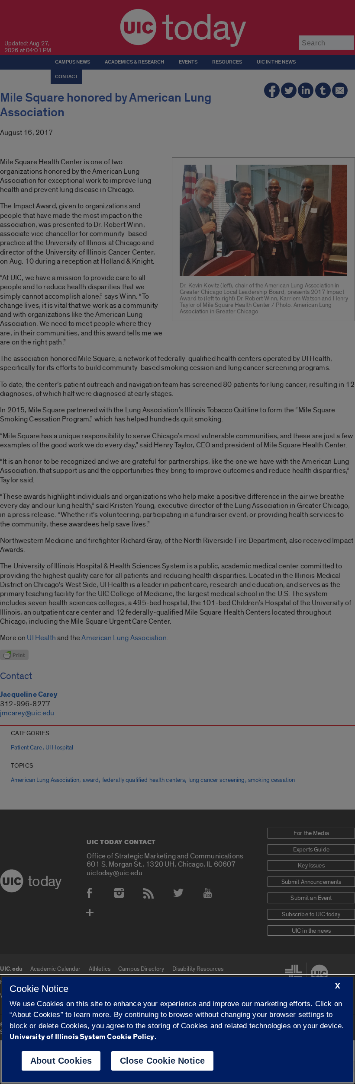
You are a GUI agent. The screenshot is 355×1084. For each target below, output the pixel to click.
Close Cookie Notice (162, 1060)
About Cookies (61, 1060)
